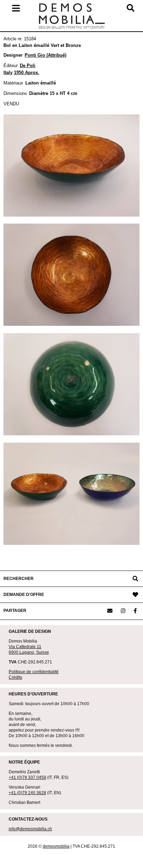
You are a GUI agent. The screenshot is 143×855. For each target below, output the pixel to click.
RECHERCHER (18, 578)
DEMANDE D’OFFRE (23, 594)
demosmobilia (56, 846)
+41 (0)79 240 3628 (27, 792)
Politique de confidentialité (34, 671)
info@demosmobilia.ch (30, 828)
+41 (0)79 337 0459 (27, 777)
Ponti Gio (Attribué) (45, 55)
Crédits (15, 677)
